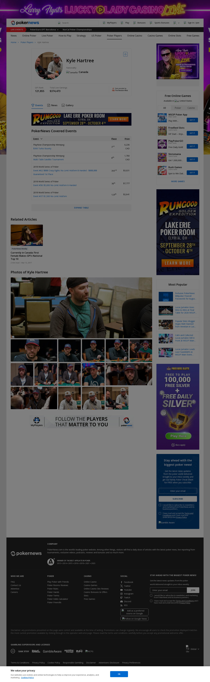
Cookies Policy (27, 677)
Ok (119, 674)
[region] (105, 674)
